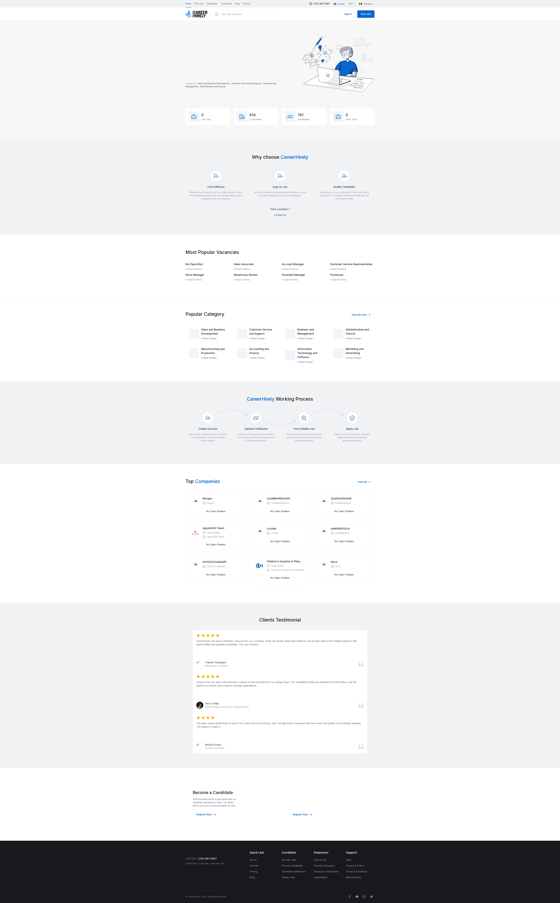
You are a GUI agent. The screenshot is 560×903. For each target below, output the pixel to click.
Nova (334, 561)
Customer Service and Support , (247, 83)
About (253, 859)
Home (188, 3)
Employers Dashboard (326, 871)
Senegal (367, 3)
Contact (254, 865)
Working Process (294, 399)
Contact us (280, 214)
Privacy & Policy (355, 865)
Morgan (207, 498)
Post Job (366, 14)
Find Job (199, 3)
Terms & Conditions (356, 871)
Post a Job (320, 859)
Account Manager (293, 264)
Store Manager (195, 274)
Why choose (265, 157)
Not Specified (194, 264)
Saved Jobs (288, 877)
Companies (226, 3)
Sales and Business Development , (214, 83)
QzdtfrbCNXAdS (341, 498)
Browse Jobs (289, 859)
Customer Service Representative (351, 264)
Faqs (348, 859)
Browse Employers (324, 865)
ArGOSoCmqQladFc (215, 561)
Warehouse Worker (246, 274)
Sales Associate (244, 264)
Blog (237, 3)
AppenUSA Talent (213, 528)
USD (351, 3)
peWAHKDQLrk (340, 528)
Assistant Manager (293, 274)
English (341, 4)
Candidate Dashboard (294, 871)
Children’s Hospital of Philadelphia (285, 561)
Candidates (212, 3)
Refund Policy (353, 877)
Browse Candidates (292, 865)
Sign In (348, 14)
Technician (336, 274)
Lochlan (271, 528)
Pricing (246, 3)
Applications (320, 877)
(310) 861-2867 (321, 3)
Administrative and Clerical (212, 86)
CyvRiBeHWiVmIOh (278, 498)
